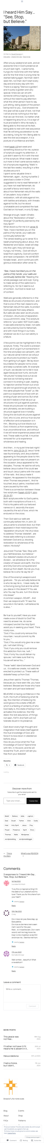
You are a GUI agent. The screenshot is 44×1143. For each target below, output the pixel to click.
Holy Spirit (15, 825)
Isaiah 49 (13, 146)
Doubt (13, 821)
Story (32, 830)
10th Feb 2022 (17, 911)
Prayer (7, 830)
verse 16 (34, 226)
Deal (6, 821)
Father (21, 821)
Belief (7, 816)
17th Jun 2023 (16, 952)
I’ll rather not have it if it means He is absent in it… (16, 1047)
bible (22, 816)
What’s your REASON (29, 853)
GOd (29, 821)
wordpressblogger (25, 839)
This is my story (8, 854)
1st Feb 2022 (16, 881)
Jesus (24, 825)
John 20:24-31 (20, 450)
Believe (14, 816)
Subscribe (33, 801)
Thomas (8, 834)
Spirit (25, 830)
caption (30, 816)
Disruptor (7, 57)
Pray (31, 825)
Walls (16, 834)
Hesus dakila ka (11, 1056)
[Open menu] (22, 1)
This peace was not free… (11, 1037)
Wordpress (25, 834)
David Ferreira (16, 54)
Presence (16, 830)
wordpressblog (10, 839)
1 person (21, 902)
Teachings (26, 57)
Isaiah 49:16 (24, 492)
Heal (6, 825)
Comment (32, 1006)
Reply (14, 905)
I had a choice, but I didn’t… (10, 1064)
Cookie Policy (12, 1133)
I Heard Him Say (16, 57)
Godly (36, 821)
